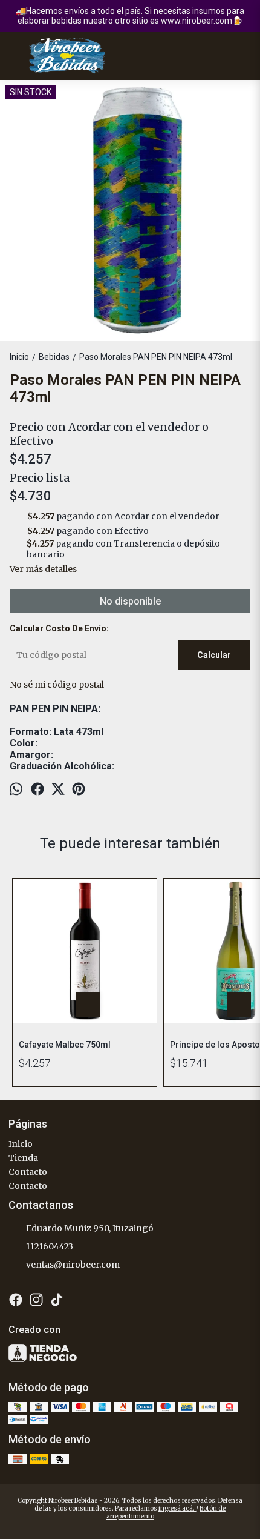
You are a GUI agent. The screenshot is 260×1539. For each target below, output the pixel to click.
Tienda (23, 1157)
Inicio (20, 1143)
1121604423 (49, 1246)
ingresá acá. (177, 1508)
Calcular (214, 655)
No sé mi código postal (57, 684)
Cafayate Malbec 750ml (65, 1044)
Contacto (27, 1171)
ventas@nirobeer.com (73, 1264)
